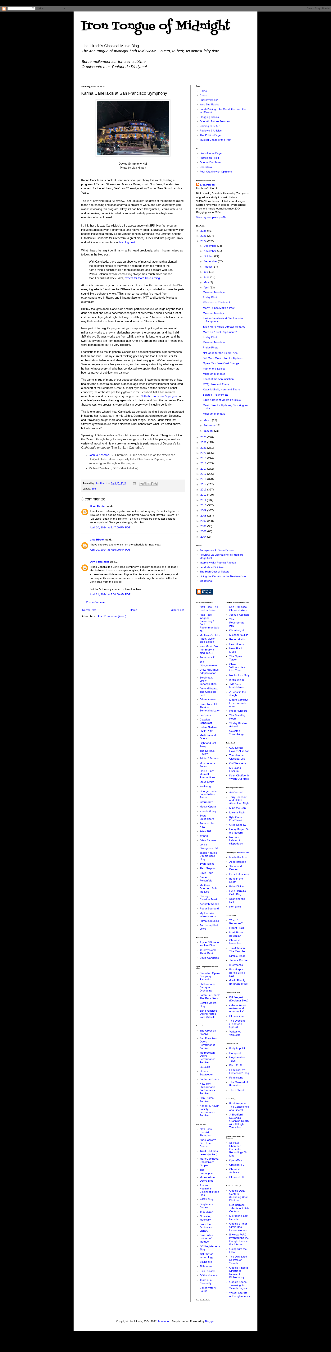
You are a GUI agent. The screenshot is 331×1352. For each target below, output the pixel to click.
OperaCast (236, 1160)
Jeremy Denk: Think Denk (208, 951)
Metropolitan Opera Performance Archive (207, 1057)
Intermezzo (206, 801)
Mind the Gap (237, 807)
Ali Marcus (206, 1266)
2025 (203, 235)
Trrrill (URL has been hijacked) (209, 1152)
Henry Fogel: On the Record (239, 831)
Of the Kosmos (209, 1275)
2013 (203, 489)
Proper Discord (238, 710)
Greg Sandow (237, 824)
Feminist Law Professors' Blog (239, 1071)
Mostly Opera (208, 806)
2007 (203, 520)
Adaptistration (237, 861)
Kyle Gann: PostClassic (236, 819)
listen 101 (205, 831)
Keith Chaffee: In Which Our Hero (239, 777)
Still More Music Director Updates (223, 358)
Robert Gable (237, 639)
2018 (203, 463)
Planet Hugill (236, 927)
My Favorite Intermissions (208, 915)
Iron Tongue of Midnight (155, 26)
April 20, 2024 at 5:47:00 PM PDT (110, 527)
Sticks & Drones (209, 758)
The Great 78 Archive (208, 1032)
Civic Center (98, 506)
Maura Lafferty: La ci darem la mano (238, 703)
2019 (203, 458)
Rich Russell (207, 1270)
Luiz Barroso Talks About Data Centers (239, 1208)
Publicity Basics (209, 99)
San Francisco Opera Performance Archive (208, 1043)
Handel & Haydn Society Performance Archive (209, 1110)
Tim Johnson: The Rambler (237, 949)
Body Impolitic (237, 1048)
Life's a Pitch (237, 812)
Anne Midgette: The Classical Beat (209, 692)
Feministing (236, 1077)
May (207, 282)
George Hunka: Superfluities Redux (209, 794)
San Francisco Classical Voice (238, 608)
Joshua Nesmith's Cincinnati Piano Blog (209, 1190)
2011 (203, 500)
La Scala (205, 1066)
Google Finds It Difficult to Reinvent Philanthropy (238, 1272)
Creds (203, 95)
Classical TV (236, 1164)
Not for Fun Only (239, 675)
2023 (203, 437)
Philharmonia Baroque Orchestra (207, 987)
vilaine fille (206, 1261)
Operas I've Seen (210, 162)
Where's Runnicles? (236, 921)
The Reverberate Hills (236, 622)
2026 (203, 230)
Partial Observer (239, 874)
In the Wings (236, 679)
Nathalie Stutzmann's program (160, 396)
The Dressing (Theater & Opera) (237, 1024)
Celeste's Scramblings (236, 732)
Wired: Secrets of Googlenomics (239, 1294)
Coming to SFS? (210, 125)
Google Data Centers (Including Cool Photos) (238, 1195)
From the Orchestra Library (206, 1227)
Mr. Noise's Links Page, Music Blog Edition (210, 638)
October (209, 256)
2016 (203, 473)
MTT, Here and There (216, 384)
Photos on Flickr (209, 157)
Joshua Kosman (99, 455)
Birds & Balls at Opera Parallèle (222, 399)
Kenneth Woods (209, 903)
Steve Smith (207, 781)
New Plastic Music (236, 650)
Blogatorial (206, 580)
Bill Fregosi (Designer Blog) (238, 999)
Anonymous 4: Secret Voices (217, 550)
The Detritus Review (207, 752)
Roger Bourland (209, 908)
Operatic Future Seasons (215, 121)
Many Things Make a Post (218, 307)
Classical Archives (234, 1171)
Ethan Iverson (208, 699)
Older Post (177, 609)
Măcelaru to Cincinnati (216, 302)
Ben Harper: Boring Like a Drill (237, 972)
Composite (235, 1053)
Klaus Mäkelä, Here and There (221, 389)
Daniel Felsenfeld (206, 879)
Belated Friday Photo (215, 394)
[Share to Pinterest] (156, 484)
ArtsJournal (236, 792)
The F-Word (236, 1090)
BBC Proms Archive (207, 1099)
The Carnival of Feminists (238, 1084)
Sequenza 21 (208, 657)
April (207, 287)
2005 (203, 531)
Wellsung (205, 786)
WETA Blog (206, 1199)
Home (133, 609)
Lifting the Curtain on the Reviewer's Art (223, 576)
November (210, 250)
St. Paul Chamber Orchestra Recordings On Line (238, 1149)
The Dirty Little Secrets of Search (238, 1260)
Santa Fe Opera (209, 1079)
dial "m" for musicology (206, 1255)
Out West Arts (237, 763)
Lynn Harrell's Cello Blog (237, 892)
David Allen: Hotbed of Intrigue (207, 1238)
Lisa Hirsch (97, 539)
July (206, 271)
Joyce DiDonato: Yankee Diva (210, 944)
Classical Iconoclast (206, 721)
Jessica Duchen (238, 960)
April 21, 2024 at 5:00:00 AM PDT (110, 594)
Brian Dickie (236, 886)
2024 (203, 241)
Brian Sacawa (208, 840)
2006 (203, 526)
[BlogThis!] (145, 484)
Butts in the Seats (236, 880)
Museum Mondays (214, 292)
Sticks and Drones (235, 868)
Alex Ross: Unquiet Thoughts (206, 1132)
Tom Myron (206, 1211)
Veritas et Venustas (235, 1033)
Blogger (209, 1321)
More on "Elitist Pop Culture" (220, 331)
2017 (203, 468)
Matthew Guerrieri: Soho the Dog (209, 888)
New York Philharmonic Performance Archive (207, 1088)
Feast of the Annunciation (218, 378)
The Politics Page (210, 135)
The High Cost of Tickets (214, 571)
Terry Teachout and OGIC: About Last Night (239, 800)
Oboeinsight (236, 630)
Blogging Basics (209, 116)
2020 (203, 452)
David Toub (206, 872)
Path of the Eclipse (214, 368)
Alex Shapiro (207, 868)
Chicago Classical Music (209, 897)
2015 (203, 479)
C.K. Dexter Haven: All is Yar (239, 749)
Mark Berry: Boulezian (236, 934)
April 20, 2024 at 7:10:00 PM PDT (110, 549)
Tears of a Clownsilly (206, 1281)
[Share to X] (148, 484)
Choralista (206, 166)
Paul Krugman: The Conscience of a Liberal (239, 1106)
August (208, 266)
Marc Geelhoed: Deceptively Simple (209, 1162)
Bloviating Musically (205, 1218)
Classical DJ (236, 1177)
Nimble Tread (237, 955)
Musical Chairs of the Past (215, 139)
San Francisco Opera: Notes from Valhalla (208, 1014)
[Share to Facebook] (152, 484)
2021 (203, 447)
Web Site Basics (209, 104)
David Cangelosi (209, 957)
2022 (203, 442)
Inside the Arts (243, 852)
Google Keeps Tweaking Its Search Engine (238, 1285)
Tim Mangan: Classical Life (237, 757)
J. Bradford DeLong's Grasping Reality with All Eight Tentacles (239, 1121)
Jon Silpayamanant (209, 663)
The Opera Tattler (236, 658)
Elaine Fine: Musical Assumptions (207, 774)
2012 (203, 494)
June (207, 276)
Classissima (236, 1016)
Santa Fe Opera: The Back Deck (210, 996)
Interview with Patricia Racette (218, 562)
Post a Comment (96, 602)
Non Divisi (235, 906)
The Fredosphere (207, 1171)
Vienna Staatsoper (206, 1073)
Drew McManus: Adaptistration (209, 671)
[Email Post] (134, 483)
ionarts (204, 835)
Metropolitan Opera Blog (207, 1179)
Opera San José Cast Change (221, 363)
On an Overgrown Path (209, 846)
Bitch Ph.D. (236, 1065)
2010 (203, 505)
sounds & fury (208, 811)
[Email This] (141, 484)
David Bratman (99, 561)
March (208, 420)
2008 (203, 515)
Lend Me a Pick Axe (212, 567)
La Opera (205, 715)
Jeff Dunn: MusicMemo (236, 686)
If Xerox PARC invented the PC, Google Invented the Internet (239, 1239)
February (209, 425)
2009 (203, 510)
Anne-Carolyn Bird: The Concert (208, 1143)
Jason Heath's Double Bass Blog (208, 856)
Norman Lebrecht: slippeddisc (236, 840)
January (209, 430)
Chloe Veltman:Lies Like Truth (237, 667)
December (210, 245)
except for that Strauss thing (142, 278)
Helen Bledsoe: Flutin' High (209, 729)
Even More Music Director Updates (224, 326)
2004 (203, 536)
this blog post (127, 242)
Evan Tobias (207, 863)
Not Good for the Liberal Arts (220, 352)
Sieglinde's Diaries (206, 1206)
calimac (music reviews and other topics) (238, 1008)
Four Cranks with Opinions (216, 171)
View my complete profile (211, 217)
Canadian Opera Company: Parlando (210, 976)
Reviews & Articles (211, 130)
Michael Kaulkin (238, 634)
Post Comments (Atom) (112, 616)
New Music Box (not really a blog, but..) (209, 649)
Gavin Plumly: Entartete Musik (238, 982)
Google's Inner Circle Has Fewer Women (238, 1227)
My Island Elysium (235, 769)
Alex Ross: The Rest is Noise (209, 608)
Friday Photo (210, 297)
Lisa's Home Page (211, 153)
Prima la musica (209, 920)
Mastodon (164, 1321)
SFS (94, 488)
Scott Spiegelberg (207, 817)
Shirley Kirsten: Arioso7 (238, 725)
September (211, 261)
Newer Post (89, 609)
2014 (203, 484)
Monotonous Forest (207, 764)
